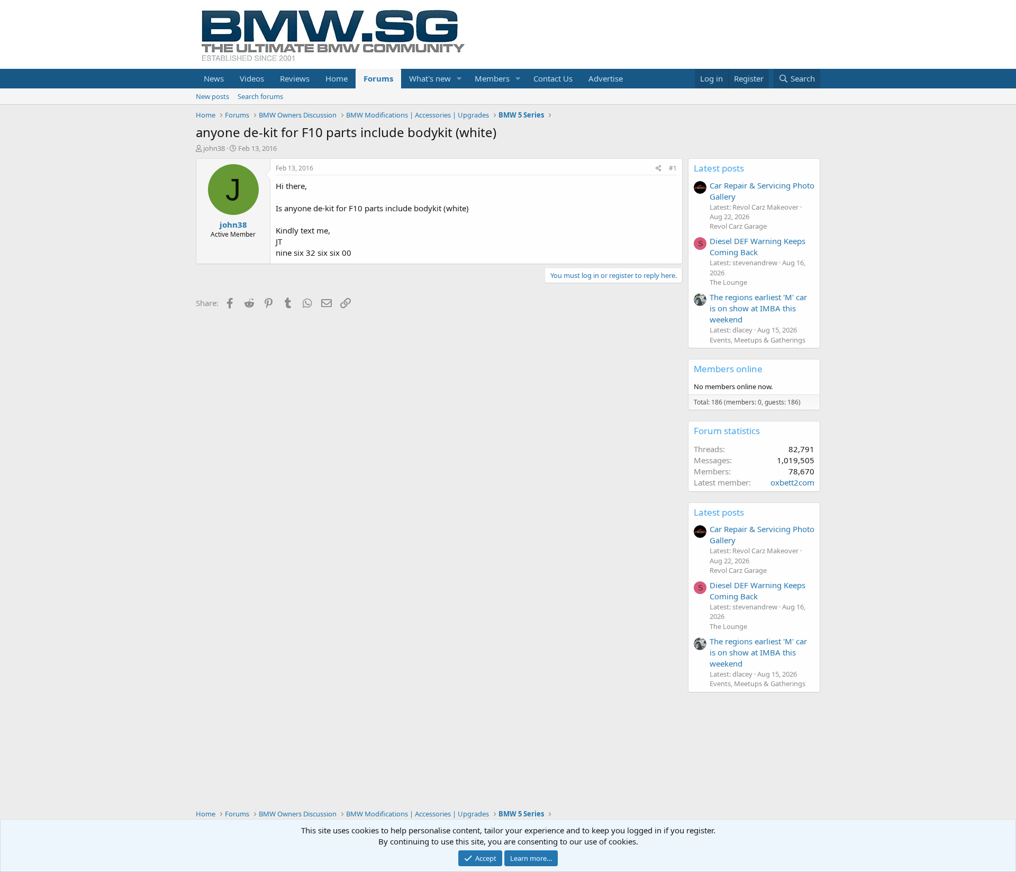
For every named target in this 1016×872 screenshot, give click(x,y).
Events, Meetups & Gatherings (757, 340)
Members (492, 78)
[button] (459, 78)
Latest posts (719, 168)
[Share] (658, 169)
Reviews (295, 78)
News (214, 78)
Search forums (260, 96)
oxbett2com (792, 482)
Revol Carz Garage (738, 226)
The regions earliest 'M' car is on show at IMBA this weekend (758, 308)
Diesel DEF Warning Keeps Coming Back (757, 246)
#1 (673, 168)
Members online (728, 369)
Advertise (605, 78)
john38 (214, 148)
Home (336, 78)
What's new (430, 78)
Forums (378, 78)
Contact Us (553, 78)
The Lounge (728, 282)
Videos (252, 78)
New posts (212, 96)
